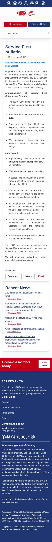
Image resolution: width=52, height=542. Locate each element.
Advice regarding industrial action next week (23, 296)
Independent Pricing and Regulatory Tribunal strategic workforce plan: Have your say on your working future (23, 308)
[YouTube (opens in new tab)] (32, 3)
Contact (5, 402)
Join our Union (39, 24)
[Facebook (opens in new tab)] (9, 3)
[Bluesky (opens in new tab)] (15, 3)
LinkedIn (28, 276)
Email (41, 276)
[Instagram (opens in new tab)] (20, 3)
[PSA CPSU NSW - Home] (26, 13)
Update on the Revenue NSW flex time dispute (23, 321)
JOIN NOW (44, 364)
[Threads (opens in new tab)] (43, 3)
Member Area (15, 24)
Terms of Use (8, 413)
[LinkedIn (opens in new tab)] (26, 3)
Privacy (5, 418)
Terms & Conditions (11, 407)
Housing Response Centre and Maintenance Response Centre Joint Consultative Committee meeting (22, 341)
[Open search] (47, 33)
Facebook (13, 276)
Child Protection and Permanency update (24, 330)
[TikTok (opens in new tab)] (37, 3)
